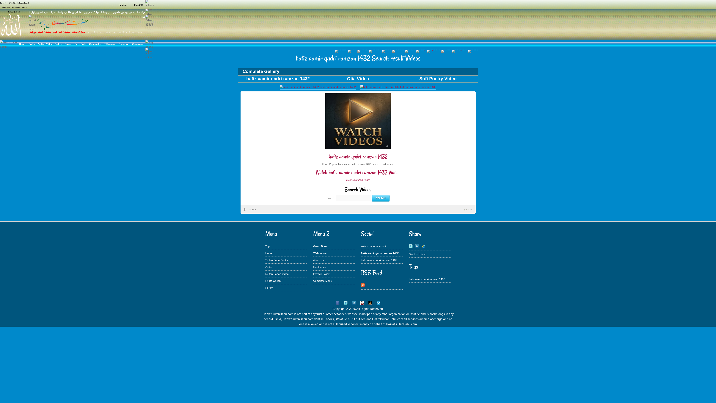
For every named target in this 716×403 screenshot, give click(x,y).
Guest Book (320, 246)
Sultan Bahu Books (276, 260)
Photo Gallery (273, 280)
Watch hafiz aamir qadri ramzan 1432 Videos (358, 172)
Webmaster (320, 253)
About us (318, 260)
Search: (331, 198)
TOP (470, 209)
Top (267, 246)
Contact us (319, 266)
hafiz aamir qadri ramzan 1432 (358, 156)
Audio (268, 266)
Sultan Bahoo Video (277, 273)
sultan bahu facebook (373, 246)
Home (268, 253)
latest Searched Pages (358, 180)
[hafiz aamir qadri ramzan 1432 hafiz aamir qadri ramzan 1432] (318, 86)
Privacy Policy (321, 273)
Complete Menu (322, 280)
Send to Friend (417, 254)
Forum (269, 287)
